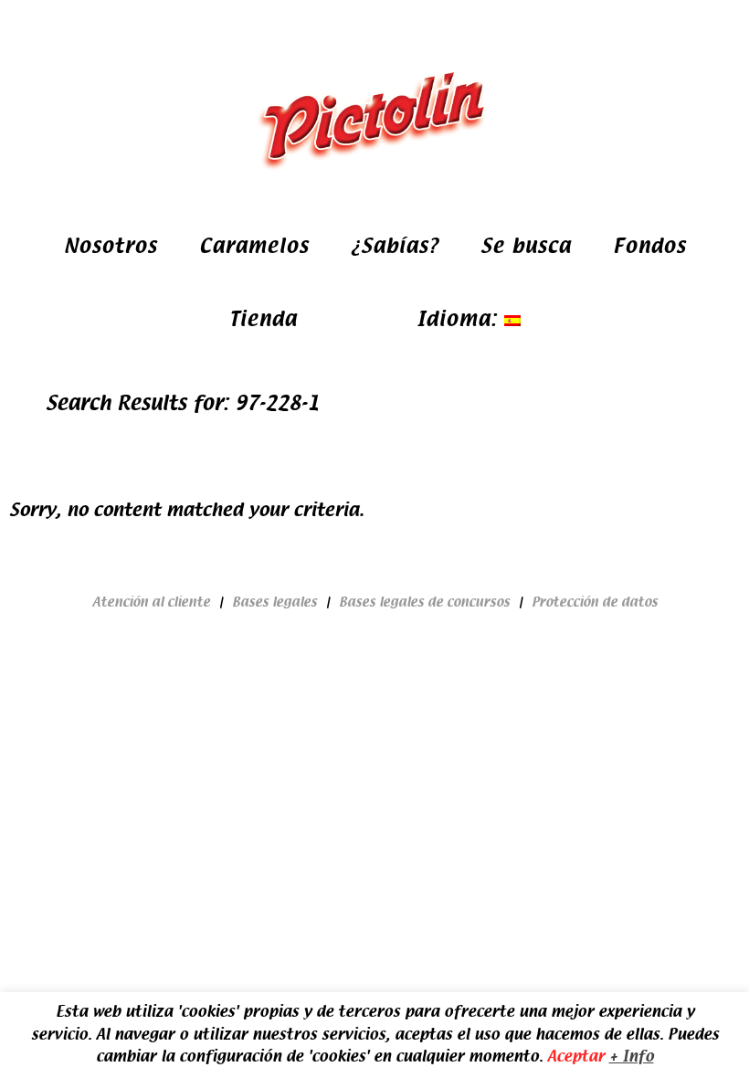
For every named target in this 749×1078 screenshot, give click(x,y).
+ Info (631, 1056)
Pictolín (374, 118)
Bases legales (274, 602)
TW (377, 319)
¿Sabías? (394, 246)
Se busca (525, 246)
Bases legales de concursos (424, 602)
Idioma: (460, 319)
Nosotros (110, 246)
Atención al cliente (151, 602)
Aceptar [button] (576, 1056)
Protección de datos (595, 602)
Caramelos (254, 246)
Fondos (649, 246)
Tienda (263, 319)
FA (338, 319)
